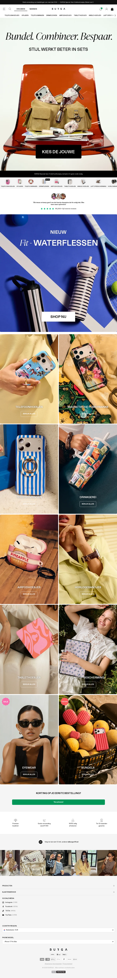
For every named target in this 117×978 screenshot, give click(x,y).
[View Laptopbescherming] (98, 181)
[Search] (10, 9)
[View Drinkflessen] (44, 181)
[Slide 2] (58, 94)
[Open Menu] (4, 9)
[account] (106, 9)
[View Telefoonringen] (31, 181)
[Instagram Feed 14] (33, 863)
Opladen (25, 15)
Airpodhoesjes (65, 15)
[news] (100, 9)
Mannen (33, 9)
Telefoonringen (37, 15)
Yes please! (58, 802)
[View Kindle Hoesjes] (83, 181)
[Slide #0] (58, 166)
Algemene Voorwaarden (53, 964)
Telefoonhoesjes (12, 15)
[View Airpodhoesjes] (57, 181)
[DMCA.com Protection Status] (58, 972)
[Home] (58, 9)
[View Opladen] (20, 181)
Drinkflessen (51, 15)
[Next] (113, 15)
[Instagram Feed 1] (58, 863)
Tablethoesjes (80, 15)
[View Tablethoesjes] (70, 181)
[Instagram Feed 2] (84, 863)
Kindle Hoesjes (95, 15)
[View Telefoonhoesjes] (8, 181)
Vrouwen (20, 9)
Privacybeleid (67, 964)
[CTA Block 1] (58, 273)
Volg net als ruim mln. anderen (61, 842)
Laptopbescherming (98, 186)
